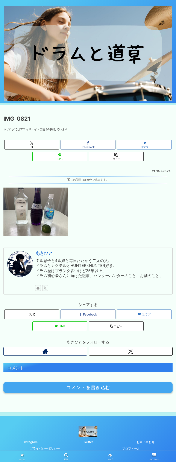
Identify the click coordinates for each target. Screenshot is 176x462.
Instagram (30, 442)
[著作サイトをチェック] (38, 288)
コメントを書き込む (88, 387)
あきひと (44, 253)
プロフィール (131, 448)
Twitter (88, 442)
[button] (116, 156)
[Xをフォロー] (45, 288)
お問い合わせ (146, 442)
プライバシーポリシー (45, 448)
